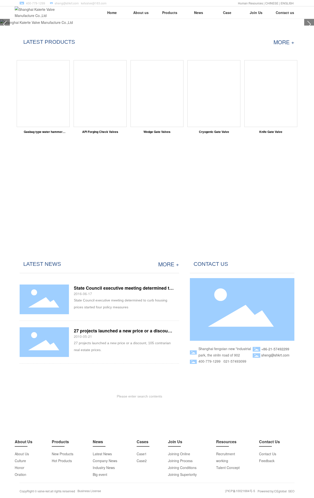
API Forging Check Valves (100, 131)
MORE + (284, 42)
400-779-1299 (209, 361)
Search (273, 396)
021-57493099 (234, 361)
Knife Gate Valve (270, 131)
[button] (309, 24)
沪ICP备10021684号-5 (240, 491)
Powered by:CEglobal (272, 491)
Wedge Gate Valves (157, 131)
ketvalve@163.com (93, 3)
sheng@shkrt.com (67, 3)
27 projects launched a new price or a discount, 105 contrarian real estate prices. (123, 333)
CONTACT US (211, 264)
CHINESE (271, 3)
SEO (291, 491)
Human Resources (250, 3)
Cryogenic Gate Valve (214, 131)
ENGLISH (287, 3)
